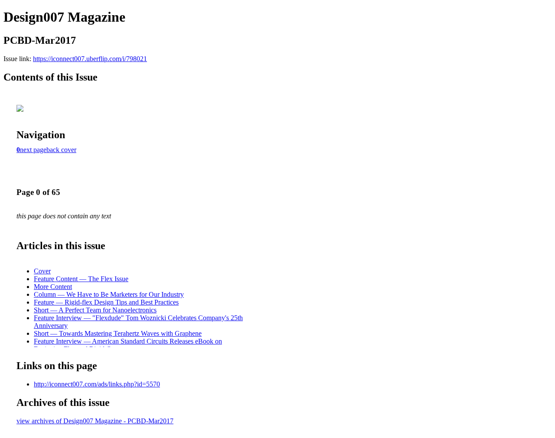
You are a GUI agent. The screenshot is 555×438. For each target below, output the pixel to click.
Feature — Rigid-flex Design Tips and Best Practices (106, 302)
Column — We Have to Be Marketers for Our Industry (109, 294)
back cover (61, 149)
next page (33, 149)
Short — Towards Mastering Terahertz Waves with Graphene (118, 333)
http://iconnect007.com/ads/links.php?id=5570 (97, 384)
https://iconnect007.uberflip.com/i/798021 (90, 58)
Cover (42, 271)
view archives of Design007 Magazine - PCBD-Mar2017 (94, 421)
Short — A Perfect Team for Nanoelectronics (95, 310)
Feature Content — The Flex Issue (81, 278)
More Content (53, 286)
